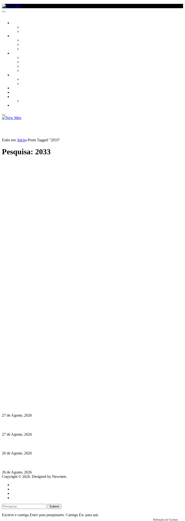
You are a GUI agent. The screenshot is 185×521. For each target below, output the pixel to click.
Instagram (27, 383)
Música (27, 49)
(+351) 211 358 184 (34, 379)
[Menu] (4, 11)
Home (16, 485)
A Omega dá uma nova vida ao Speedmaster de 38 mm (46, 406)
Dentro (27, 79)
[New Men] (11, 6)
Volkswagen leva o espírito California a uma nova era (45, 425)
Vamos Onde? (22, 75)
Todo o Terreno (33, 101)
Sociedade (20, 23)
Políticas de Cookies (31, 396)
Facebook (27, 388)
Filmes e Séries (32, 45)
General (18, 489)
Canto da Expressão (37, 32)
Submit (54, 506)
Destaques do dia (25, 498)
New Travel (21, 105)
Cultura (18, 36)
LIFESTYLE (19, 53)
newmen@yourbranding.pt (40, 375)
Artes (25, 40)
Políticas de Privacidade (34, 392)
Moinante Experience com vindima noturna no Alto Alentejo (51, 444)
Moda (25, 62)
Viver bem (29, 66)
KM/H (15, 92)
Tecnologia (30, 71)
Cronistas (29, 27)
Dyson (26, 58)
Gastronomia (22, 88)
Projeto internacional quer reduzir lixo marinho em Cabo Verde (54, 463)
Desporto (19, 97)
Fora (25, 84)
